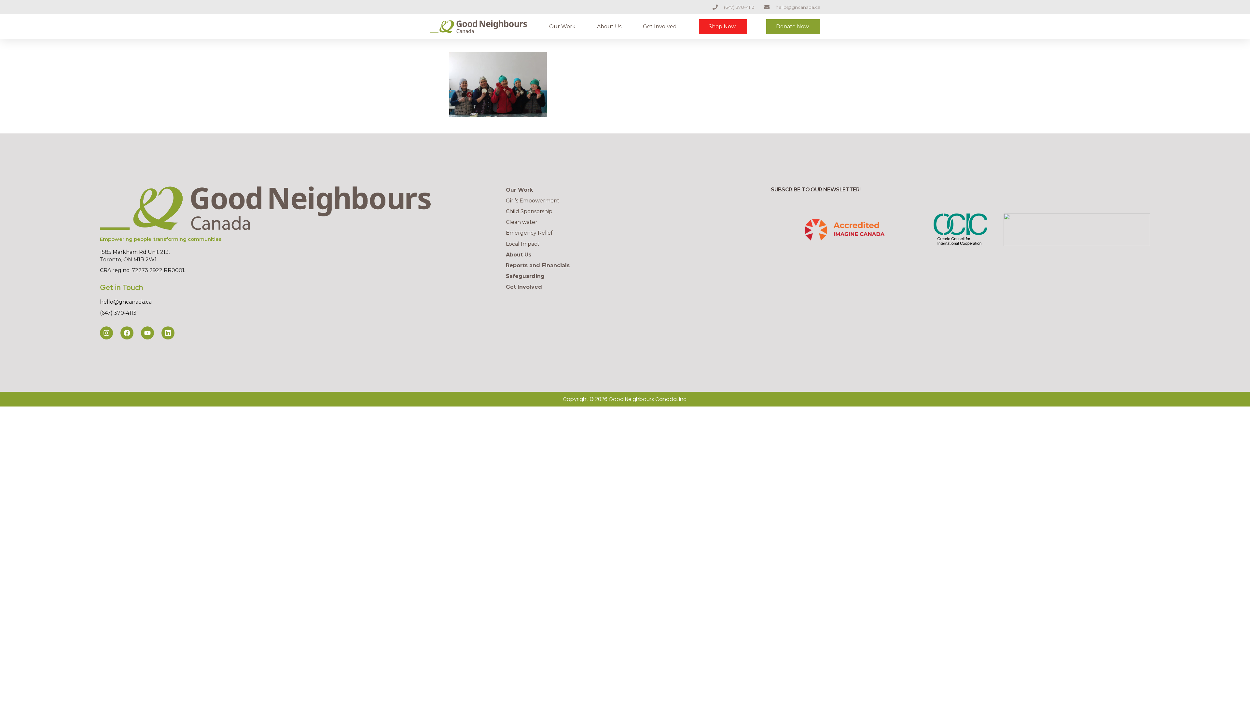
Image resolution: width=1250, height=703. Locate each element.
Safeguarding (525, 276)
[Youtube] (147, 332)
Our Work (562, 26)
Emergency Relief (529, 233)
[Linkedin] (167, 332)
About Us (609, 26)
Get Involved (660, 26)
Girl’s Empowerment (533, 201)
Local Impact (522, 244)
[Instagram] (106, 332)
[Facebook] (126, 332)
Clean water (521, 222)
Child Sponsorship (529, 211)
